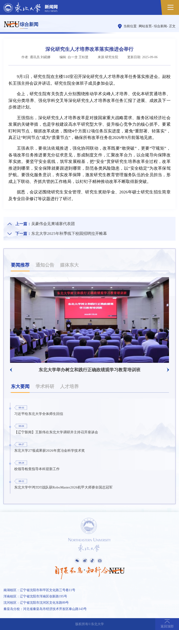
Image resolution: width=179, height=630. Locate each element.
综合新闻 (160, 26)
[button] (11, 369)
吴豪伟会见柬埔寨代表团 (53, 224)
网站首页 (145, 26)
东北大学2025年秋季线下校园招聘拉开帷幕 (69, 233)
